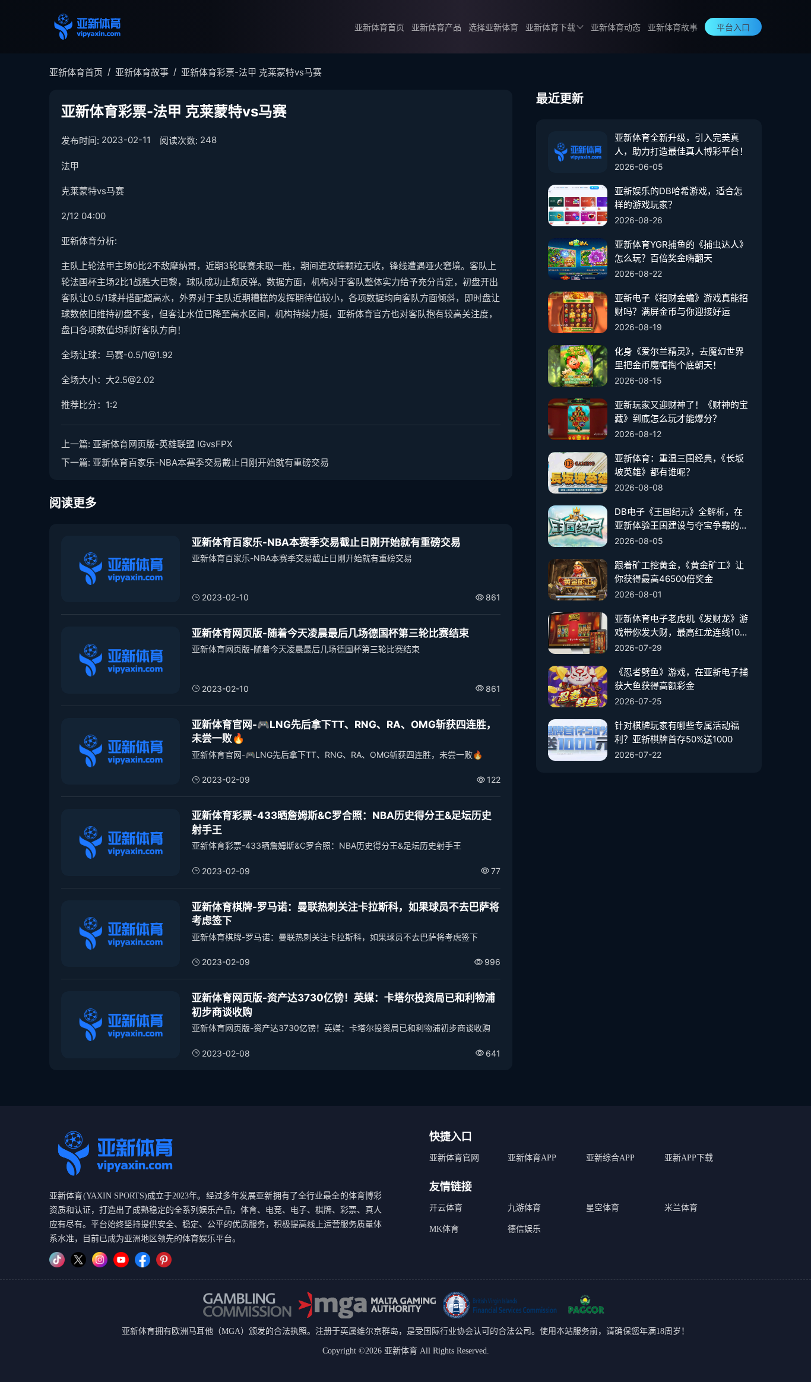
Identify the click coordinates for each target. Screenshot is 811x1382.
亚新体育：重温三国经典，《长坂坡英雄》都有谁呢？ (679, 465)
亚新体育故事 (673, 27)
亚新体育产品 (436, 27)
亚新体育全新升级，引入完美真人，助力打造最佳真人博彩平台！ (681, 144)
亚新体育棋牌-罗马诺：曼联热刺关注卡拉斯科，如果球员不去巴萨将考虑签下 (345, 914)
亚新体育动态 (616, 27)
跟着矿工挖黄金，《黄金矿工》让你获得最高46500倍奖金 (679, 571)
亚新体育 (138, 1331)
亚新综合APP (610, 1157)
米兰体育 (681, 1207)
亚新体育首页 (379, 27)
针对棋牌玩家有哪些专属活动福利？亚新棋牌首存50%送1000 (676, 732)
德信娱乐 (524, 1229)
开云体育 (445, 1207)
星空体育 (602, 1207)
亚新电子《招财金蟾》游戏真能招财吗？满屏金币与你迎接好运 (681, 304)
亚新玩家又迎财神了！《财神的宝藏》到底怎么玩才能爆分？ (681, 411)
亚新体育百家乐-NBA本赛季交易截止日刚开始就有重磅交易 (211, 462)
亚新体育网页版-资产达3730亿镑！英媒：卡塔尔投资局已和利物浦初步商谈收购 (343, 1005)
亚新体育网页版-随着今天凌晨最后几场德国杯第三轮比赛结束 (330, 633)
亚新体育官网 (454, 1157)
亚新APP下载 (688, 1157)
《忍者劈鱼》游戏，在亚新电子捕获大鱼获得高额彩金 (681, 678)
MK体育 (444, 1229)
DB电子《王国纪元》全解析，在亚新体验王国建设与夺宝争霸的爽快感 (681, 519)
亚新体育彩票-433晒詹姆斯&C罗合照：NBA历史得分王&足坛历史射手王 (342, 822)
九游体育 (524, 1207)
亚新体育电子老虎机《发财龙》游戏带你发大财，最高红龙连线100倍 (681, 626)
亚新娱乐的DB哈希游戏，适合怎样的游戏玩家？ (678, 197)
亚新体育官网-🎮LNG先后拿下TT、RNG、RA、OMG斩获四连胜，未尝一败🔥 (344, 732)
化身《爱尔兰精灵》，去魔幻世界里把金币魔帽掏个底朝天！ (679, 358)
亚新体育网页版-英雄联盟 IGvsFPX (163, 444)
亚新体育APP (532, 1157)
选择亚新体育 (493, 27)
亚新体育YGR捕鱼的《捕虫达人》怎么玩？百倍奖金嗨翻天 (681, 251)
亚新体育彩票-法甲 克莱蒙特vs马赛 (251, 72)
